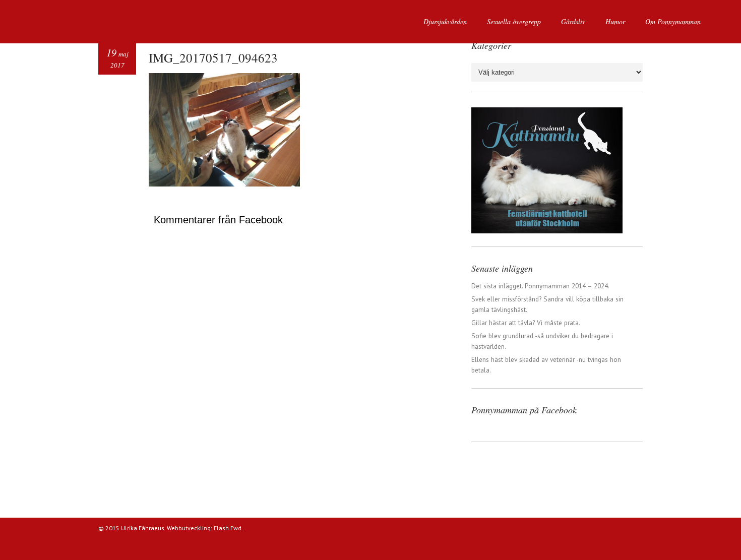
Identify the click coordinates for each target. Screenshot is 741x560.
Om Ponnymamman (673, 21)
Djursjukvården (445, 21)
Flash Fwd (227, 528)
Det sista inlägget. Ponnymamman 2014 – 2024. (540, 285)
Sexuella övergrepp (514, 21)
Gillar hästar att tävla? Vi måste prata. (525, 322)
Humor (615, 21)
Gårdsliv (573, 21)
